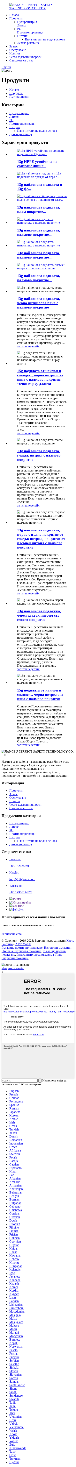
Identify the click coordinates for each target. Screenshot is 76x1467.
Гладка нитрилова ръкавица (35, 954)
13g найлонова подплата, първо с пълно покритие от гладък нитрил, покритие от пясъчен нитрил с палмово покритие (41, 538)
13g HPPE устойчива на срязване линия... (37, 163)
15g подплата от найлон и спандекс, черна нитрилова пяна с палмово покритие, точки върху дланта (40, 377)
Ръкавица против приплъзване (22, 947)
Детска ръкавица (28, 43)
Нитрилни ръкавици (58, 947)
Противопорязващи (30, 32)
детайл (35, 346)
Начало (14, 15)
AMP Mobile (23, 944)
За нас (13, 46)
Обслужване (17, 50)
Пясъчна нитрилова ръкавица (21, 951)
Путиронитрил (27, 22)
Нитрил (22, 36)
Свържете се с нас (21, 60)
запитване (24, 346)
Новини (14, 53)
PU (19, 29)
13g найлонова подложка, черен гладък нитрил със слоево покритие (39, 615)
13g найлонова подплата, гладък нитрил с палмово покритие (39, 455)
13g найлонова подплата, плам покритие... (38, 209)
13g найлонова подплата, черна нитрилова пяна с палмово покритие (38, 303)
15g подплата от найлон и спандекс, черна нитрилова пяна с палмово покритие (40, 694)
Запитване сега (12, 934)
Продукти (16, 18)
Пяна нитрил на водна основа (45, 39)
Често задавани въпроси (25, 57)
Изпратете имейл (13, 968)
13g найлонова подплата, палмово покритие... (38, 232)
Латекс (21, 25)
